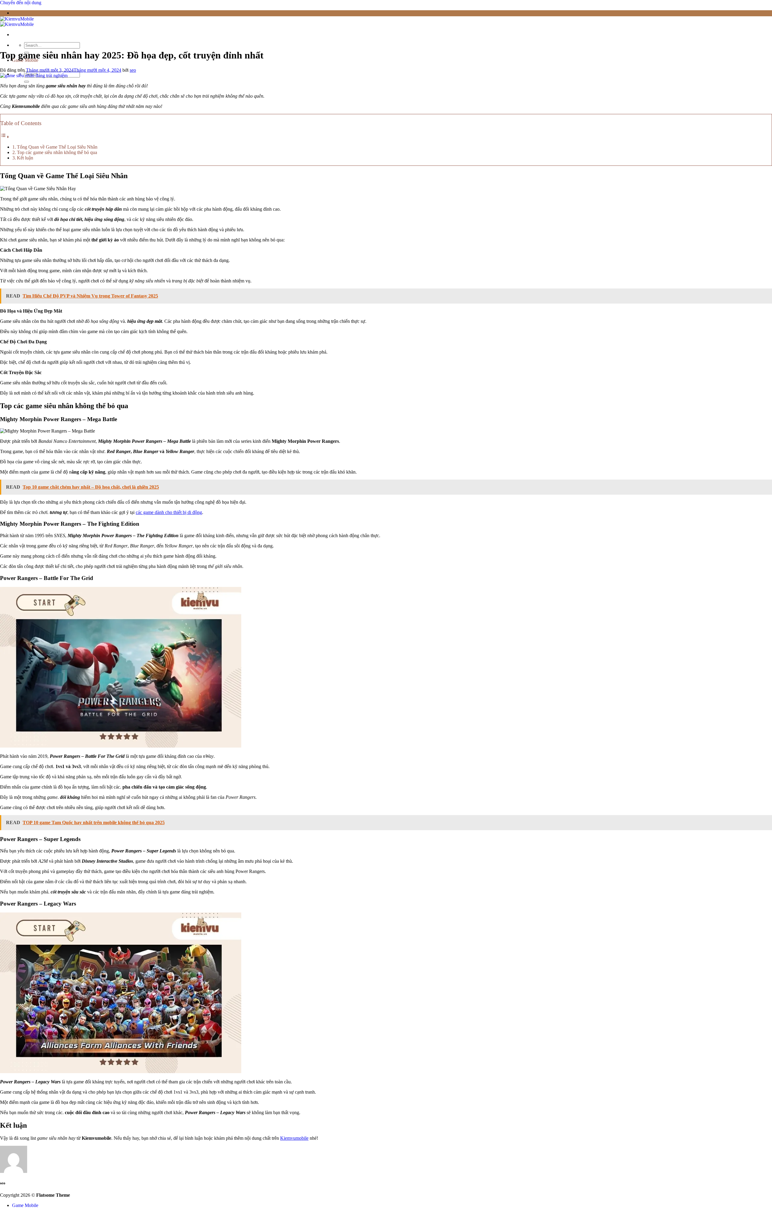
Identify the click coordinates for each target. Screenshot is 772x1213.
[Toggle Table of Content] (4, 136)
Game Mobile (25, 1205)
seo (133, 70)
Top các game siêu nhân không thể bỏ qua (57, 152)
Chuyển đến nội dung (20, 2)
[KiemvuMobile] (17, 21)
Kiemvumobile (294, 1138)
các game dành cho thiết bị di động (169, 512)
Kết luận (25, 157)
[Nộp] (26, 82)
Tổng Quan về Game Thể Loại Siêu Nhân (57, 147)
